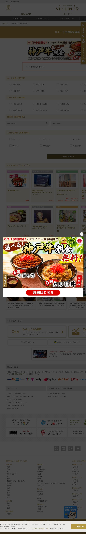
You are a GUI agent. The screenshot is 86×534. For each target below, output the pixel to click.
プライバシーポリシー (40, 528)
